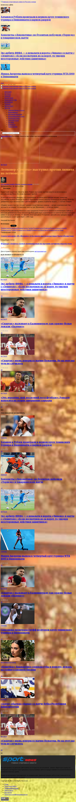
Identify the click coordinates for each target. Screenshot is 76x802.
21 (1, 407)
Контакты (8, 792)
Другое (7, 108)
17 (1, 488)
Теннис (7, 104)
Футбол (7, 94)
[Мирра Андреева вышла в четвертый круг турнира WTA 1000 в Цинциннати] (5, 69)
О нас (6, 784)
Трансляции (12, 127)
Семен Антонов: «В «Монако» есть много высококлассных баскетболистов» (37, 236)
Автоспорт (9, 106)
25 (1, 676)
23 (1, 639)
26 (1, 333)
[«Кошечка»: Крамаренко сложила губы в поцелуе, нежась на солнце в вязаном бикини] (17, 660)
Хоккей (7, 96)
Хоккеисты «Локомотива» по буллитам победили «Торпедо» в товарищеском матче (31, 480)
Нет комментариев (25, 184)
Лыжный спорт (14, 118)
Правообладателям (11, 788)
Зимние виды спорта (16, 110)
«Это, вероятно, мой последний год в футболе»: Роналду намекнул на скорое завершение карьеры (35, 399)
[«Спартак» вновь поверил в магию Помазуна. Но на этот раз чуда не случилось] (17, 354)
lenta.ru (12, 224)
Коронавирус (13, 112)
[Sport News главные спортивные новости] (19, 764)
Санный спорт (13, 121)
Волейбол (8, 102)
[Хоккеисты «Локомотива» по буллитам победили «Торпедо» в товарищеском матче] (5, 31)
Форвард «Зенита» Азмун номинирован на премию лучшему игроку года (36, 244)
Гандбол (11, 123)
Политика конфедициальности (16, 795)
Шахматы (11, 125)
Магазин (7, 92)
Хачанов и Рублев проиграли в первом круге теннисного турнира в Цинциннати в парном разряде (35, 18)
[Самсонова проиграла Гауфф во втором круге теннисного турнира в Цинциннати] (17, 623)
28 (1, 370)
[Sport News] (18, 2)
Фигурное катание (15, 114)
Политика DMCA (10, 786)
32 (1, 565)
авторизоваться (40, 251)
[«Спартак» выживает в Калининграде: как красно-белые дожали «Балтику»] (17, 317)
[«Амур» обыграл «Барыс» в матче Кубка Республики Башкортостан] (17, 697)
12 (1, 296)
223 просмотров (7, 184)
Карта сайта (8, 790)
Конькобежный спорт (16, 116)
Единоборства (10, 100)
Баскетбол (8, 98)
